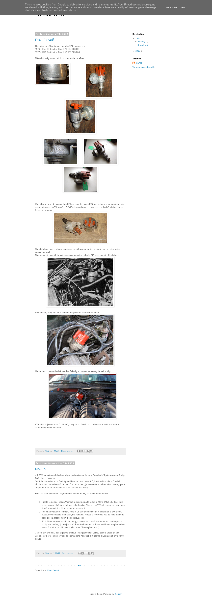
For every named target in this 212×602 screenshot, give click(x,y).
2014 (138, 38)
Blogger (118, 594)
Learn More (171, 7)
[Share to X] (84, 451)
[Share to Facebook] (88, 451)
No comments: (67, 451)
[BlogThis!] (81, 451)
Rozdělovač (44, 40)
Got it (184, 7)
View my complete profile (143, 67)
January (142, 42)
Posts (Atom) (53, 570)
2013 (138, 51)
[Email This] (78, 451)
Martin (139, 63)
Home (80, 565)
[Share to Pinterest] (91, 451)
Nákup (40, 469)
